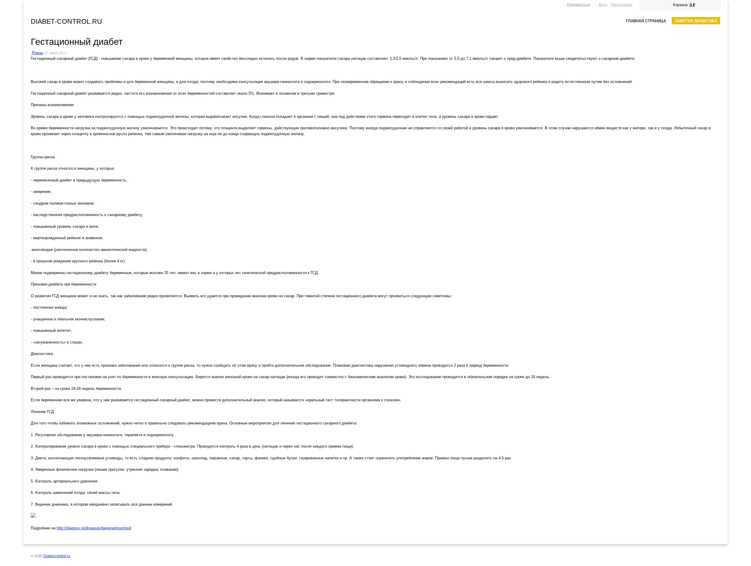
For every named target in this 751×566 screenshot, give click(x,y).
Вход (603, 4)
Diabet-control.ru (66, 21)
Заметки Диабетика (696, 21)
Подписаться (578, 4)
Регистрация (621, 4)
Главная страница (646, 21)
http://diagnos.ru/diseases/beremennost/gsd (94, 528)
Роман (37, 53)
